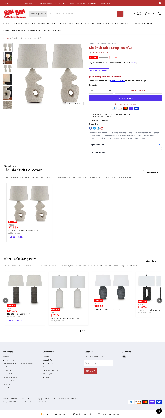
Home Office (27, 3)
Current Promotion (143, 23)
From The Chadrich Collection (102, 44)
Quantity (93, 85)
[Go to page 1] (80, 331)
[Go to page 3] (84, 330)
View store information (100, 120)
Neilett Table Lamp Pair (18, 314)
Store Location (53, 30)
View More (151, 173)
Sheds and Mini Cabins (43, 3)
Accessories (91, 3)
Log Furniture (59, 3)
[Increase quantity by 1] (110, 90)
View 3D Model (100, 71)
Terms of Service (50, 370)
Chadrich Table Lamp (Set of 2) (23, 230)
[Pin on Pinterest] (101, 128)
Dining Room (99, 23)
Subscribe (81, 3)
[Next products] (159, 300)
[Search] (120, 14)
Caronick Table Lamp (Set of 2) (108, 309)
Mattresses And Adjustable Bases (52, 23)
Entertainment (104, 3)
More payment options (125, 104)
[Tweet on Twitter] (94, 128)
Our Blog (47, 377)
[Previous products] (5, 300)
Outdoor (71, 3)
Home (6, 23)
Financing (34, 30)
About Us (47, 360)
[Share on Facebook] (90, 128)
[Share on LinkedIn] (98, 128)
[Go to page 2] (82, 330)
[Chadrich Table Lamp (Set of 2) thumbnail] (7, 47)
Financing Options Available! (106, 76)
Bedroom (82, 23)
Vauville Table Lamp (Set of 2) (65, 318)
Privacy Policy (49, 374)
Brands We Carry (13, 30)
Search (5, 3)
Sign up (90, 371)
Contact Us (15, 3)
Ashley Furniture (100, 52)
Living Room (20, 23)
